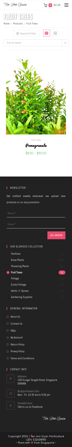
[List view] (55, 33)
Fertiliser (16, 253)
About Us (15, 316)
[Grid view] (46, 33)
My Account (17, 337)
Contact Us (16, 323)
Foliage (15, 278)
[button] (67, 72)
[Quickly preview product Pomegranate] (67, 61)
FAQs (13, 330)
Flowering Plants (20, 266)
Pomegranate (36, 145)
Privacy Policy (17, 351)
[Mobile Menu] (64, 5)
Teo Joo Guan (15, 5)
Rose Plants (17, 260)
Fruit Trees (32, 23)
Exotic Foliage (18, 284)
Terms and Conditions (22, 358)
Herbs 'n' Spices (20, 291)
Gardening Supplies (21, 297)
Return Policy (17, 344)
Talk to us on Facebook (30, 407)
